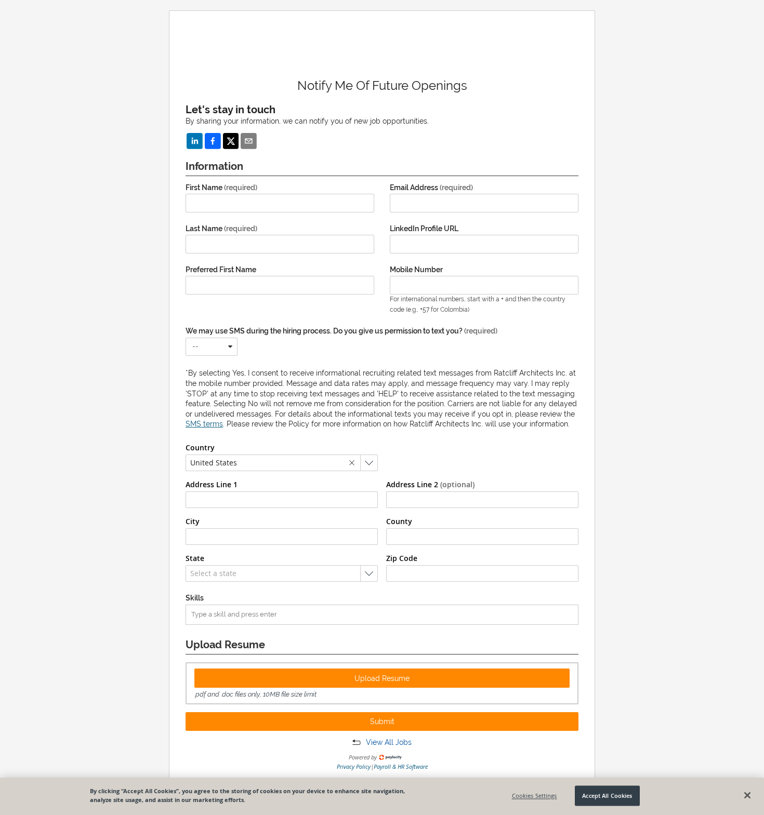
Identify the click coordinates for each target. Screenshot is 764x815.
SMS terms (204, 424)
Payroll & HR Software (401, 766)
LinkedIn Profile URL (424, 228)
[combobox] (212, 347)
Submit (382, 721)
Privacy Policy (354, 766)
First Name (221, 187)
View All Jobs (389, 742)
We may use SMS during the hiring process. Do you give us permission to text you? (341, 331)
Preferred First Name (221, 269)
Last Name (221, 228)
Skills (195, 598)
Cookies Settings (534, 795)
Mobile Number (416, 269)
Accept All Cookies (607, 795)
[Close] (747, 795)
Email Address (431, 187)
